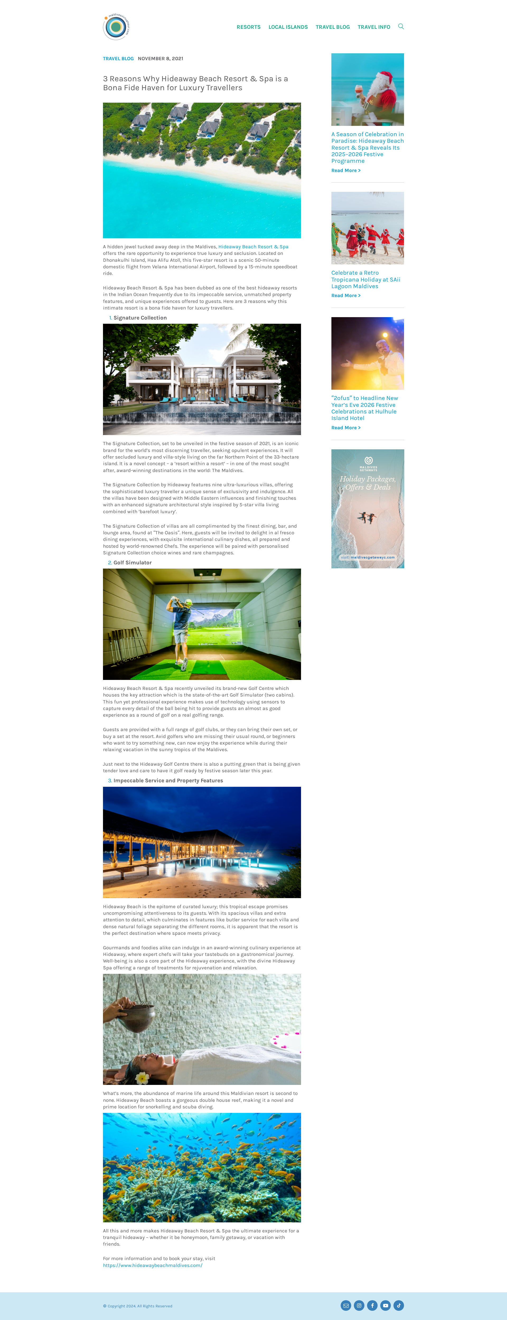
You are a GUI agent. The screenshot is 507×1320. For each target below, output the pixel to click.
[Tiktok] (398, 1305)
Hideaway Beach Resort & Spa (253, 247)
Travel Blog (118, 58)
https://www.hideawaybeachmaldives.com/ (153, 1265)
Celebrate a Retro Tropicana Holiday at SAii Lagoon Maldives (366, 279)
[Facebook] (372, 1305)
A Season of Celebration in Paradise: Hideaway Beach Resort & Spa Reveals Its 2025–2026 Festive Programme (367, 147)
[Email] (346, 1305)
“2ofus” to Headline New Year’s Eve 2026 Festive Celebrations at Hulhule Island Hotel (364, 408)
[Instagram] (359, 1305)
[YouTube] (385, 1305)
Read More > (346, 170)
